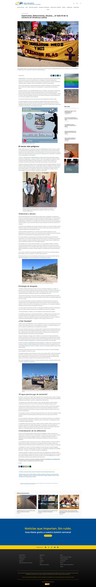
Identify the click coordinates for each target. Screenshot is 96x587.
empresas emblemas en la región (49, 288)
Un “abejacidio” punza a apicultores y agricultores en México (70, 125)
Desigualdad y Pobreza (55, 7)
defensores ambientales (23, 475)
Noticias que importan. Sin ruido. (48, 528)
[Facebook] (45, 547)
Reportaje (46, 471)
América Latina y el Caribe (28, 474)
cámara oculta (38, 329)
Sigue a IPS (42, 555)
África (61, 555)
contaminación (48, 474)
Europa (61, 562)
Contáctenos (21, 558)
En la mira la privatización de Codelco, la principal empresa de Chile (71, 118)
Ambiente (20, 474)
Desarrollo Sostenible (44, 7)
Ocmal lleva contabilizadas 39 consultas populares (33, 342)
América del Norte (64, 558)
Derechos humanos (33, 7)
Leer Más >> (67, 114)
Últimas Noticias (20, 7)
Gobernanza (69, 7)
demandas (29, 226)
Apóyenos (21, 560)
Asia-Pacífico (63, 560)
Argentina (34, 474)
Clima (26, 7)
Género (64, 7)
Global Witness (45, 149)
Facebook (42, 560)
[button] (80, 3)
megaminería (50, 475)
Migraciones (76, 7)
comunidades (42, 474)
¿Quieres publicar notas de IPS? (25, 562)
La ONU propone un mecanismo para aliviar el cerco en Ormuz (26, 511)
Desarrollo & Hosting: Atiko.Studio (48, 581)
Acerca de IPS (22, 555)
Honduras (45, 475)
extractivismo (34, 475)
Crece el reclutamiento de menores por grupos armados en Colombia (48, 511)
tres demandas (48, 218)
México (54, 475)
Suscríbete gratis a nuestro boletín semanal (48, 532)
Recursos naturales (32, 476)
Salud (48, 9)
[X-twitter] (48, 547)
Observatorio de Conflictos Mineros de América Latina (35, 157)
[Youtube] (54, 547)
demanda (22, 243)
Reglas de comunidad (44, 564)
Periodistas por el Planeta (51, 459)
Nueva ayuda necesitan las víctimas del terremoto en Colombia (70, 139)
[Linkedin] (57, 547)
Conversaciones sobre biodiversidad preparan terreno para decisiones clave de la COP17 (69, 511)
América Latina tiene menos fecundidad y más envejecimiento (70, 111)
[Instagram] (51, 547)
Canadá (38, 474)
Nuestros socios (22, 557)
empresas (30, 475)
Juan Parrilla (21, 75)
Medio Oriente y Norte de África (66, 564)
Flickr (41, 562)
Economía (42, 471)
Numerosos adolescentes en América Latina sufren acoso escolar (70, 132)
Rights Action (56, 240)
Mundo (61, 566)
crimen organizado (54, 474)
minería (57, 475)
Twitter (41, 558)
